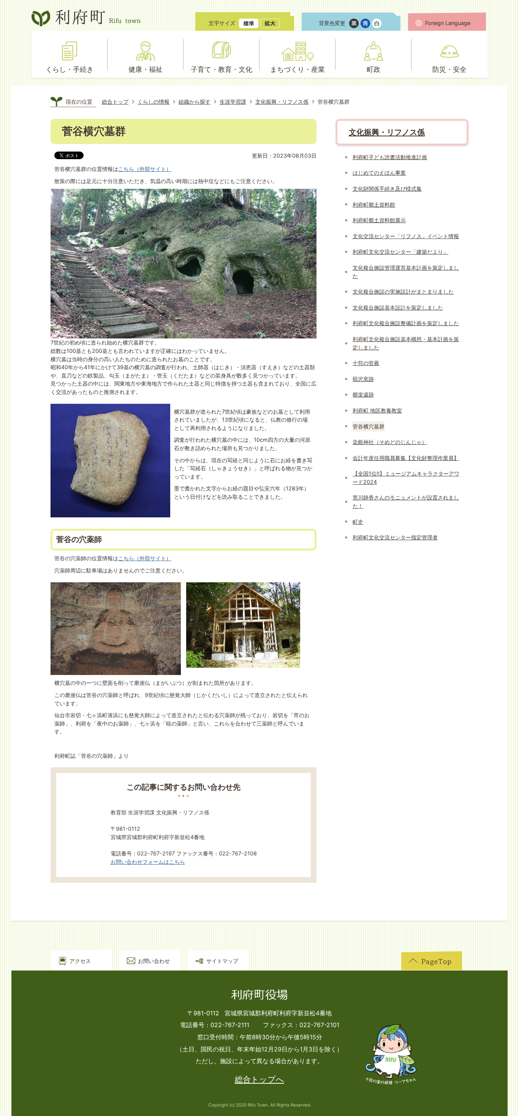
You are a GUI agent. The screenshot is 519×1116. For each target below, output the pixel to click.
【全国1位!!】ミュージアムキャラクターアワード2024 (406, 477)
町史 (358, 521)
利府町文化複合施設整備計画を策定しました (406, 323)
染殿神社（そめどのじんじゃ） (390, 442)
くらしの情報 (153, 101)
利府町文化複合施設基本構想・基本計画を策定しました (406, 343)
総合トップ (115, 101)
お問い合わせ (154, 961)
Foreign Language (447, 23)
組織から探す (194, 101)
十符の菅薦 (366, 363)
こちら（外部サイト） (144, 169)
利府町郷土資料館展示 (379, 220)
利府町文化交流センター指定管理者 (395, 537)
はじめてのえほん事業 (379, 172)
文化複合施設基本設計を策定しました (398, 307)
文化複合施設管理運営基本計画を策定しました (406, 271)
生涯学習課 (233, 101)
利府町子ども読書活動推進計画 (390, 157)
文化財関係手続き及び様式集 (387, 188)
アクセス (80, 961)
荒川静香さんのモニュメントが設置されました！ (406, 501)
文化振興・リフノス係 (282, 101)
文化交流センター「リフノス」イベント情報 (406, 236)
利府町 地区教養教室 (377, 410)
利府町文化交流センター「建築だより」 (400, 251)
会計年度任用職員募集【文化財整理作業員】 (406, 458)
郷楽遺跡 (363, 394)
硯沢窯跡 (363, 379)
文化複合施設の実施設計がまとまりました (403, 291)
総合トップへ (259, 1079)
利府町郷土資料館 (374, 204)
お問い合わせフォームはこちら (148, 861)
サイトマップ (222, 961)
